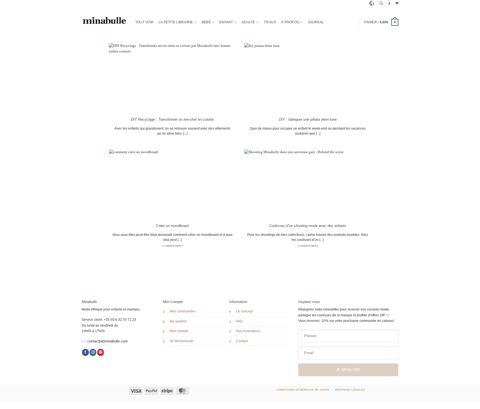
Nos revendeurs (248, 331)
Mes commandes (183, 311)
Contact (242, 341)
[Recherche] (381, 3)
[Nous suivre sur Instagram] (92, 352)
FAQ (239, 321)
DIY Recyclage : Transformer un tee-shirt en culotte (172, 119)
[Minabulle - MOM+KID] (104, 21)
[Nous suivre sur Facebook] (85, 352)
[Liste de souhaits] (397, 3)
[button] (389, 3)
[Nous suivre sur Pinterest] (100, 352)
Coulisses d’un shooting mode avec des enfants (307, 226)
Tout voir (144, 22)
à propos (290, 22)
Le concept (244, 311)
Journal (316, 22)
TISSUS (270, 22)
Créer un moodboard (172, 226)
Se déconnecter (182, 341)
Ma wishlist (178, 321)
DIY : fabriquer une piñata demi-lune (308, 119)
